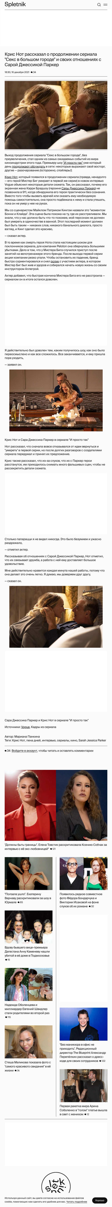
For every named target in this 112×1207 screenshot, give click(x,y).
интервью (49, 740)
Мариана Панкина (27, 737)
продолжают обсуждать (28, 167)
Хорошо (99, 1200)
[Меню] (105, 5)
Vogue (25, 727)
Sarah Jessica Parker (92, 740)
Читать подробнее (76, 1201)
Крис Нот (11, 177)
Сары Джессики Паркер (78, 188)
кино (73, 740)
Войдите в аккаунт (24, 751)
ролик (55, 261)
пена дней (33, 740)
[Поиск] (99, 5)
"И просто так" (73, 163)
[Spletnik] (15, 4)
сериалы (63, 740)
